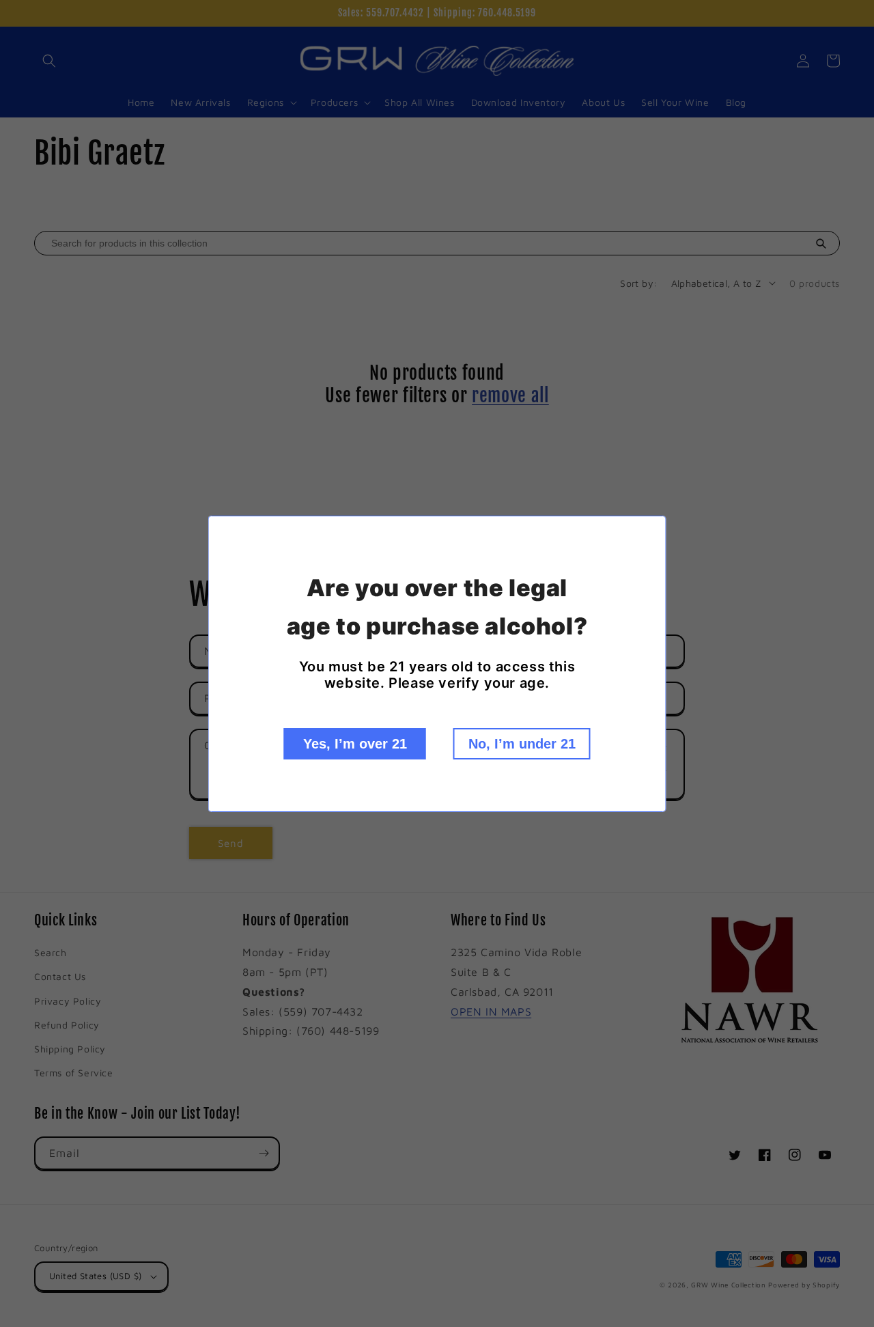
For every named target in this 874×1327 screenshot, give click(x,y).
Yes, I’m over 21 (355, 743)
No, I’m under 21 (522, 743)
